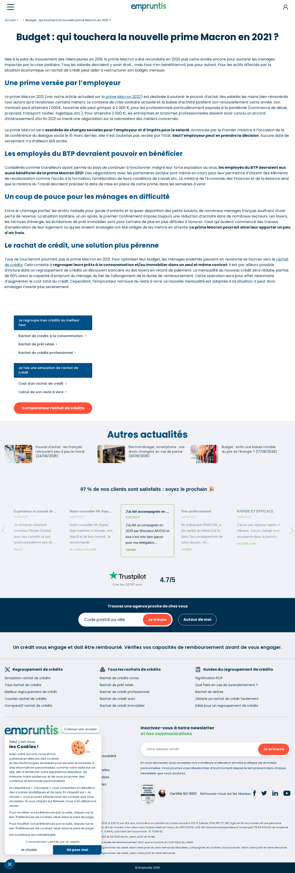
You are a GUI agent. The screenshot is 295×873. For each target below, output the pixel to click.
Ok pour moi (77, 849)
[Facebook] (254, 793)
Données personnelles (92, 770)
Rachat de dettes (209, 692)
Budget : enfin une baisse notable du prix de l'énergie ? (249, 449)
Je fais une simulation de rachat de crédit (48, 370)
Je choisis (29, 849)
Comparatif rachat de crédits (28, 705)
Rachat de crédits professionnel (45, 352)
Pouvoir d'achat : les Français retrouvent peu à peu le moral (60, 449)
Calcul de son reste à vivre (40, 392)
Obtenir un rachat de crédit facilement (227, 698)
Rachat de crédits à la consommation (50, 336)
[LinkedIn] (275, 793)
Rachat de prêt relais (36, 344)
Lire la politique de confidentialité (32, 835)
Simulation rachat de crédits (27, 678)
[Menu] (10, 7)
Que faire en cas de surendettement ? (226, 685)
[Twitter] (264, 794)
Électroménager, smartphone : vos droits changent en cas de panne (156, 449)
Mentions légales (87, 763)
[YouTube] (286, 794)
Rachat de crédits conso (119, 678)
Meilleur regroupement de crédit (31, 692)
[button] (9, 864)
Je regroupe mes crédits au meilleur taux (49, 322)
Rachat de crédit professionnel (124, 692)
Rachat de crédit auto (117, 698)
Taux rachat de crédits (23, 685)
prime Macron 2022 (123, 96)
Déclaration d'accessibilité (95, 756)
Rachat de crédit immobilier (122, 705)
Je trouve (157, 619)
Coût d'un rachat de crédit (40, 383)
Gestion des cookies (90, 784)
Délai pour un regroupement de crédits (226, 705)
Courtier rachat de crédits (26, 698)
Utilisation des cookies (91, 777)
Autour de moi (197, 619)
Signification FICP (209, 678)
